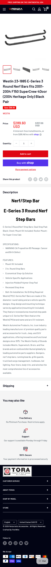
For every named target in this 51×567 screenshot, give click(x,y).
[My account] (39, 9)
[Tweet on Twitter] (41, 179)
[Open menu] (4, 9)
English (7, 522)
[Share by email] (46, 179)
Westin (6, 113)
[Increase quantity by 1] (31, 143)
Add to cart (25, 153)
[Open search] (33, 9)
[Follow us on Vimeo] (26, 543)
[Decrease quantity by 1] (16, 143)
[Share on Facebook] (30, 179)
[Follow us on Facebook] (5, 543)
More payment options (25, 169)
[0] (45, 9)
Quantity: (7, 143)
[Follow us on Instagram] (16, 543)
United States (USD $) (28, 522)
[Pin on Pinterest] (35, 179)
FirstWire (15, 530)
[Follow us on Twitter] (10, 543)
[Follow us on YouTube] (21, 543)
